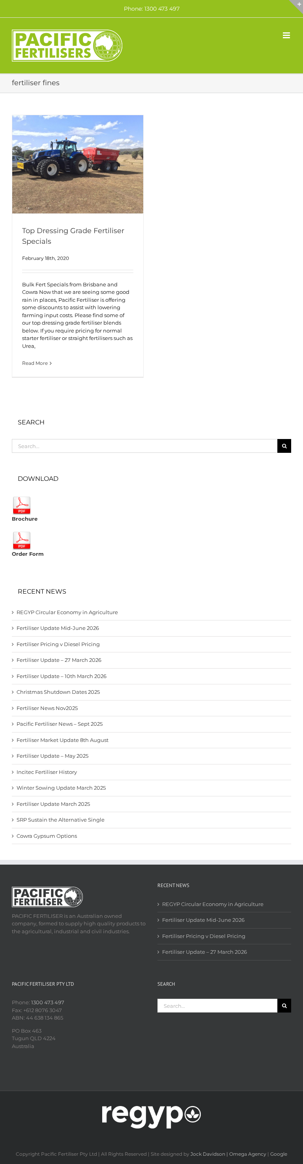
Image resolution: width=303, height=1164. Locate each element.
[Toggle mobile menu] (287, 35)
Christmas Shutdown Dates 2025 (58, 692)
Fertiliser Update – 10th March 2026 (62, 676)
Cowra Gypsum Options (47, 836)
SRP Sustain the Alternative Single (61, 819)
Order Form (28, 554)
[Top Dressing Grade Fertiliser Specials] (77, 164)
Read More (35, 363)
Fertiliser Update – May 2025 (52, 756)
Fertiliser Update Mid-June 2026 (58, 628)
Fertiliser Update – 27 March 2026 (59, 660)
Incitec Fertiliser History (47, 772)
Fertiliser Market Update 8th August (62, 740)
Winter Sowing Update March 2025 (61, 788)
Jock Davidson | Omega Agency (228, 1154)
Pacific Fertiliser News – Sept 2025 (60, 724)
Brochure (24, 519)
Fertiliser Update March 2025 (53, 804)
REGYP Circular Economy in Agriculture (67, 612)
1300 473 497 (47, 1002)
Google (278, 1154)
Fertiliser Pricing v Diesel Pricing (58, 644)
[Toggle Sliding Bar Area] (296, 7)
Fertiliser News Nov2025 (47, 708)
